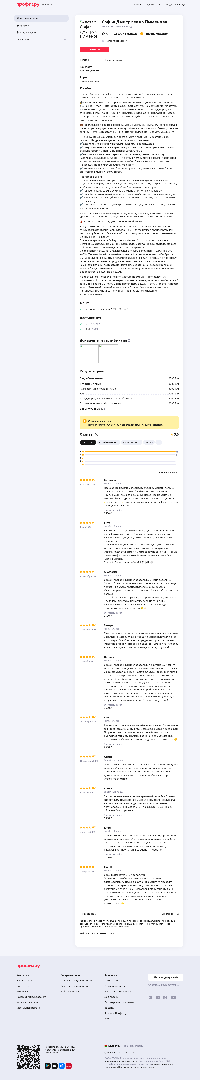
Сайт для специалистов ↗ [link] (76, 980)
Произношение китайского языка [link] (100, 403)
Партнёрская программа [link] (119, 1002)
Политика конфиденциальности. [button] (136, 1066)
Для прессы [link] (111, 996)
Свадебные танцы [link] (91, 378)
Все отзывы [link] (23, 991)
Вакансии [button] (110, 1007)
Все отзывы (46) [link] (170, 913)
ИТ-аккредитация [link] (115, 986)
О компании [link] (111, 980)
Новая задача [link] (25, 980)
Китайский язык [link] (90, 384)
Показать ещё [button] (88, 913)
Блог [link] (107, 1018)
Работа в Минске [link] (70, 991)
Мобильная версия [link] (28, 1007)
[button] (41, 18)
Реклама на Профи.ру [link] (117, 991)
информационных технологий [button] (121, 1060)
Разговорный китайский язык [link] (98, 388)
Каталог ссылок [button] (26, 1002)
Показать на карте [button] (89, 81)
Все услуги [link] (23, 986)
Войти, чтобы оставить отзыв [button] (97, 933)
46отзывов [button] (127, 34)
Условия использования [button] (31, 996)
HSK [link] (82, 393)
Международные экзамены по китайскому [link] (106, 398)
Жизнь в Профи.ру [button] (115, 1013)
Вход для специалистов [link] (74, 986)
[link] (94, 49)
